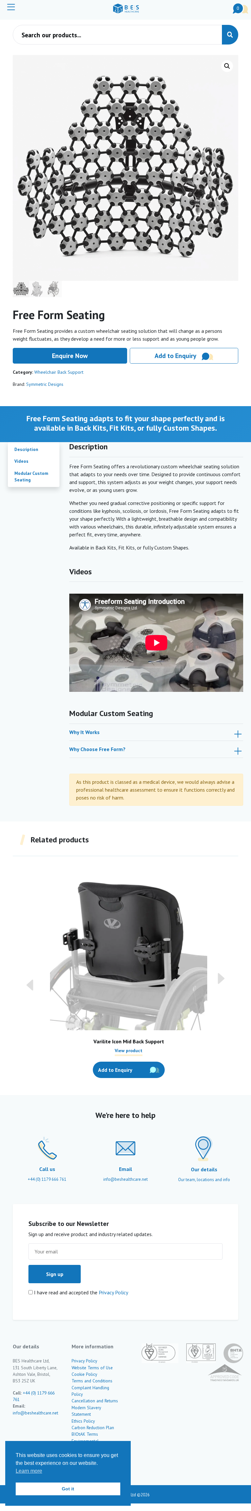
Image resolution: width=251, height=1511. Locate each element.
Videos (21, 461)
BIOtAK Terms (85, 1434)
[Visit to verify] (220, 1373)
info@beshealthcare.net (35, 1413)
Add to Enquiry (175, 355)
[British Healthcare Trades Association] (229, 1353)
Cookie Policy (84, 1374)
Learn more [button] (29, 1471)
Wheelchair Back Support (58, 372)
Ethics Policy (83, 1421)
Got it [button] (68, 1488)
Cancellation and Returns (95, 1401)
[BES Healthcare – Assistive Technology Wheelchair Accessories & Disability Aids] (126, 8)
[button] (227, 66)
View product (128, 1050)
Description (26, 449)
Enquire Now (70, 355)
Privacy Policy (113, 1292)
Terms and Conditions (92, 1381)
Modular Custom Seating (31, 476)
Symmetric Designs (44, 384)
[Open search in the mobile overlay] (125, 35)
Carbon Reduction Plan (93, 1427)
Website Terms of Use (92, 1368)
